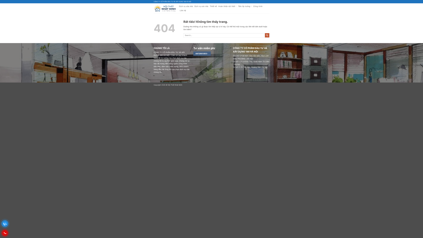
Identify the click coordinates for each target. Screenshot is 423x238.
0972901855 (201, 54)
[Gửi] (267, 35)
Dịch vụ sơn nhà (201, 6)
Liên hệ (183, 10)
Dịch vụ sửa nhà (186, 6)
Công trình (257, 6)
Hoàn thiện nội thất (226, 6)
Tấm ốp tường (244, 6)
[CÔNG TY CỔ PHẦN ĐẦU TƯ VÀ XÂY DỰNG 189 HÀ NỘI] (165, 8)
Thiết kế (213, 6)
